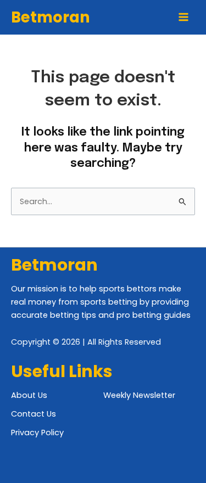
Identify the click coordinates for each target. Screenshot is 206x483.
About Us (29, 395)
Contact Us (33, 413)
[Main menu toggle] (183, 17)
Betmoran (50, 17)
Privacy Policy (37, 432)
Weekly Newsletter (139, 395)
